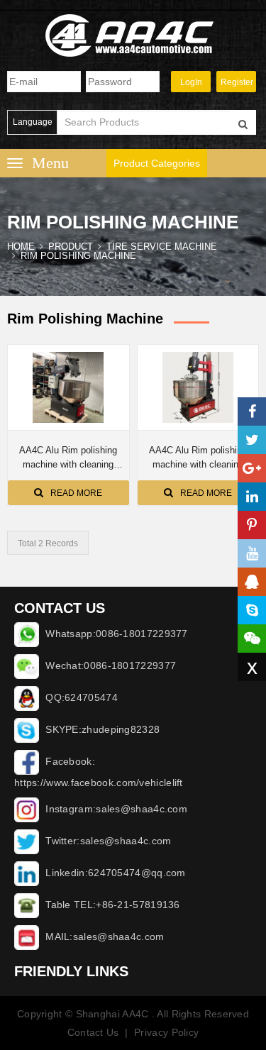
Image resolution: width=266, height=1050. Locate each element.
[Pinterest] (252, 525)
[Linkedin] (252, 496)
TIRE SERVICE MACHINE (161, 246)
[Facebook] (252, 411)
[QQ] (252, 582)
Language (32, 122)
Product (70, 246)
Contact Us (93, 1032)
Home (21, 246)
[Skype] (252, 610)
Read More (76, 493)
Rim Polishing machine (78, 255)
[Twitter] (252, 440)
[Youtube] (252, 553)
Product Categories (156, 163)
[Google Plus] (252, 468)
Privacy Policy (166, 1032)
